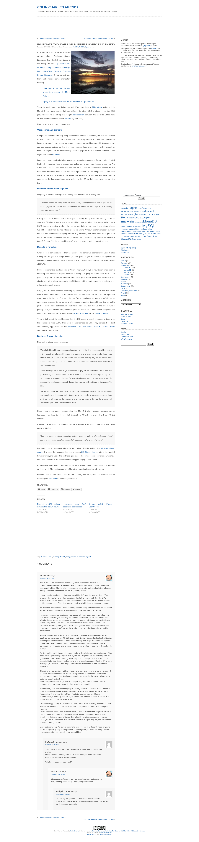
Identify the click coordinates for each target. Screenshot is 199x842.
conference (126, 211)
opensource (81, 557)
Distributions (125, 277)
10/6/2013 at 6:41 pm (47, 578)
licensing (56, 557)
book (140, 208)
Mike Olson (97, 107)
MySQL (81, 47)
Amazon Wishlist (127, 314)
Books (123, 261)
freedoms (56, 154)
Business (124, 263)
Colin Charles (74, 831)
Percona (145, 231)
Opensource (89, 47)
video (130, 239)
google (133, 214)
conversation (78, 115)
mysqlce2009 (134, 229)
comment (53, 478)
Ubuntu (124, 239)
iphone (147, 214)
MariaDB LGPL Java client (80, 326)
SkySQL (88, 557)
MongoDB (127, 270)
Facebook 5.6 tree (80, 313)
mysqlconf (143, 229)
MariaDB (75, 47)
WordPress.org (126, 339)
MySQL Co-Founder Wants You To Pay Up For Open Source (68, 101)
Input (123, 282)
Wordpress (137, 239)
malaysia (127, 221)
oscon (139, 231)
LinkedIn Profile (127, 324)
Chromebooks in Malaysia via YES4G (52, 39)
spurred (68, 118)
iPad (142, 214)
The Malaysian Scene (129, 291)
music (139, 226)
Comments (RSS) (105, 834)
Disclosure (125, 250)
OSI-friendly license (89, 452)
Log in (123, 332)
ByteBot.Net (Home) (128, 248)
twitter (154, 236)
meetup (124, 226)
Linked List (125, 252)
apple (134, 208)
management (138, 222)
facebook (149, 211)
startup (132, 236)
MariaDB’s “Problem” (52, 71)
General (124, 279)
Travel (123, 293)
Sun (149, 236)
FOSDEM (125, 214)
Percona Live (154, 231)
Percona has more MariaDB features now (99, 39)
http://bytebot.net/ (106, 832)
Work (123, 295)
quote (135, 233)
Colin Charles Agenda (58, 7)
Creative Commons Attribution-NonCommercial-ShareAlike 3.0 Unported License (118, 831)
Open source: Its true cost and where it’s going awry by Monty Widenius (57, 92)
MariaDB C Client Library (104, 326)
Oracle (134, 231)
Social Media (150, 234)
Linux (130, 218)
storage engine (140, 236)
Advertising (125, 208)
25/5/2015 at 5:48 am (63, 794)
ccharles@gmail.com (139, 66)
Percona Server (127, 234)
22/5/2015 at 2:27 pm (52, 745)
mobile (129, 226)
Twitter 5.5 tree (101, 313)
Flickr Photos (126, 317)
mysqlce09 (124, 229)
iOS (138, 214)
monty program (71, 557)
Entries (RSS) (91, 834)
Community (146, 208)
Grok (123, 319)
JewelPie (124, 321)
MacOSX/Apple (141, 217)
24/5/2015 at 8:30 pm (58, 774)
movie (135, 226)
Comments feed (127, 337)
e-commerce (136, 211)
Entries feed (125, 334)
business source (46, 557)
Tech (123, 288)
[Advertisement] (86, 23)
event (143, 211)
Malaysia (124, 284)
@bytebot (146, 46)
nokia (150, 229)
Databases (125, 265)
